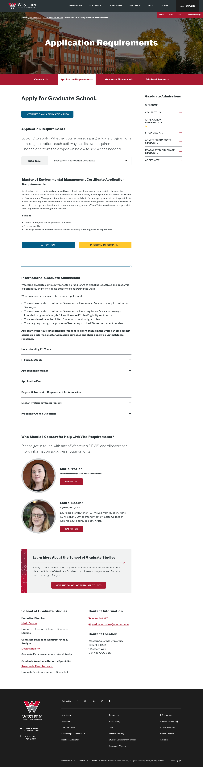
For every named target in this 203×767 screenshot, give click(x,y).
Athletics (164, 740)
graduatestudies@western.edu (110, 624)
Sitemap (161, 761)
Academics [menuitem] (95, 5)
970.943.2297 (100, 617)
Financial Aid (66, 760)
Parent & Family (167, 733)
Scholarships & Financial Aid (73, 733)
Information (166, 715)
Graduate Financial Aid (119, 79)
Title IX (112, 727)
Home (24, 17)
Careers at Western (117, 746)
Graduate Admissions (53, 17)
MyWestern (193, 15)
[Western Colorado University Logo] (22, 6)
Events (82, 760)
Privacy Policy (151, 761)
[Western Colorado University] (32, 719)
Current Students (168, 721)
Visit (171, 15)
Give (181, 15)
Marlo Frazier (29, 623)
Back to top (174, 761)
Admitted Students (157, 79)
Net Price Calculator (70, 740)
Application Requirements (76, 79)
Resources (114, 715)
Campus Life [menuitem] (115, 5)
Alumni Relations (167, 727)
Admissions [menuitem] (75, 5)
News (94, 760)
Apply (161, 15)
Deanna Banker (30, 648)
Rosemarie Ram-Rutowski (37, 666)
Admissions (35, 17)
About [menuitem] (151, 5)
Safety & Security (116, 733)
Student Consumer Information (122, 740)
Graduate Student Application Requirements (86, 17)
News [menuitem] (165, 5)
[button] (187, 6)
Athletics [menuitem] (134, 5)
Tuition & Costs (68, 727)
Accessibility (114, 721)
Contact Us (41, 79)
